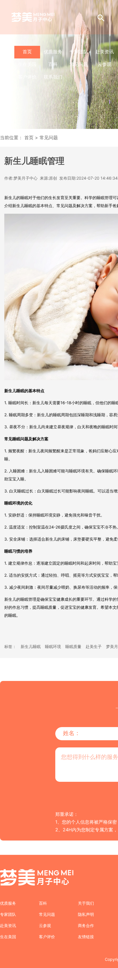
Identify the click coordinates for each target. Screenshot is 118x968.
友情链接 (86, 936)
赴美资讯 (104, 51)
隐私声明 (86, 914)
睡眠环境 (53, 646)
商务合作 (86, 925)
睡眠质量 (73, 646)
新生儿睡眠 (31, 646)
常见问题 (79, 64)
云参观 (104, 64)
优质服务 (53, 51)
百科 (53, 64)
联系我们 (53, 77)
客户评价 (27, 77)
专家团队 (79, 51)
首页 (27, 51)
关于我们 (86, 903)
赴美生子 (94, 646)
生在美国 (27, 64)
